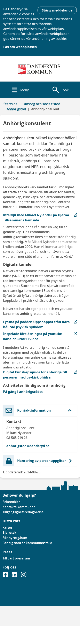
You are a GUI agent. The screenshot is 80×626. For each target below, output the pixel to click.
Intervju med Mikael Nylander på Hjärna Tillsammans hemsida (36, 217)
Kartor (7, 527)
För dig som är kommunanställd (27, 543)
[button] (40, 410)
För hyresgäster (14, 537)
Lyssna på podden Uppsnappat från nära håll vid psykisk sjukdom (36, 324)
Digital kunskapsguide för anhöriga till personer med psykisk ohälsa (35, 375)
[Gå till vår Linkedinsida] (14, 575)
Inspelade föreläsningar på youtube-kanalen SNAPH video (33, 336)
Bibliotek (9, 532)
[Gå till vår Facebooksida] (5, 575)
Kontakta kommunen (18, 507)
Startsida (10, 104)
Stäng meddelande (57, 10)
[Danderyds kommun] (40, 69)
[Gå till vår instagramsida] (23, 575)
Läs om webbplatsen (20, 47)
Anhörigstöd (16, 109)
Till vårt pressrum (16, 558)
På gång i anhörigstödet (23, 391)
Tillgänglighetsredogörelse (22, 512)
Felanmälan (11, 501)
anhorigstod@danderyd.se (27, 446)
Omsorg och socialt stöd (41, 104)
